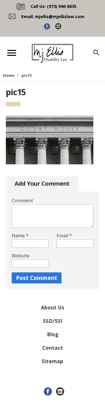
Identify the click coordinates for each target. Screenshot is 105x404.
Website (20, 255)
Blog (52, 334)
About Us (52, 307)
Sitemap (52, 361)
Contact (52, 347)
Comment (22, 200)
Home (8, 75)
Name (20, 235)
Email (64, 235)
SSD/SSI (52, 320)
